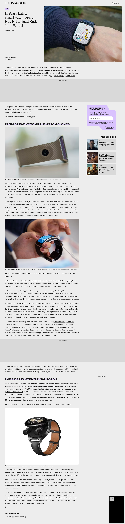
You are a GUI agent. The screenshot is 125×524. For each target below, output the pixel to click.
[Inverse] (18, 3)
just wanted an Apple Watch (63, 322)
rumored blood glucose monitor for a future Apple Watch (52, 384)
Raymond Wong (12, 58)
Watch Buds (65, 492)
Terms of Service (94, 123)
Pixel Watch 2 (25, 485)
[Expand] (110, 497)
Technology (19, 517)
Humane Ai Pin (62, 397)
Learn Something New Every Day (97, 109)
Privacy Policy (104, 123)
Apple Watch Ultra (34, 73)
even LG (63, 296)
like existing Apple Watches (64, 76)
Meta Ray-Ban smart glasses (43, 397)
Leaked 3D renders (51, 70)
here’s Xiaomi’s (61, 327)
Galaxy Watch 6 (10, 485)
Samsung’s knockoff (47, 327)
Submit (108, 127)
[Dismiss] (122, 497)
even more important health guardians (48, 386)
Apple (8, 517)
